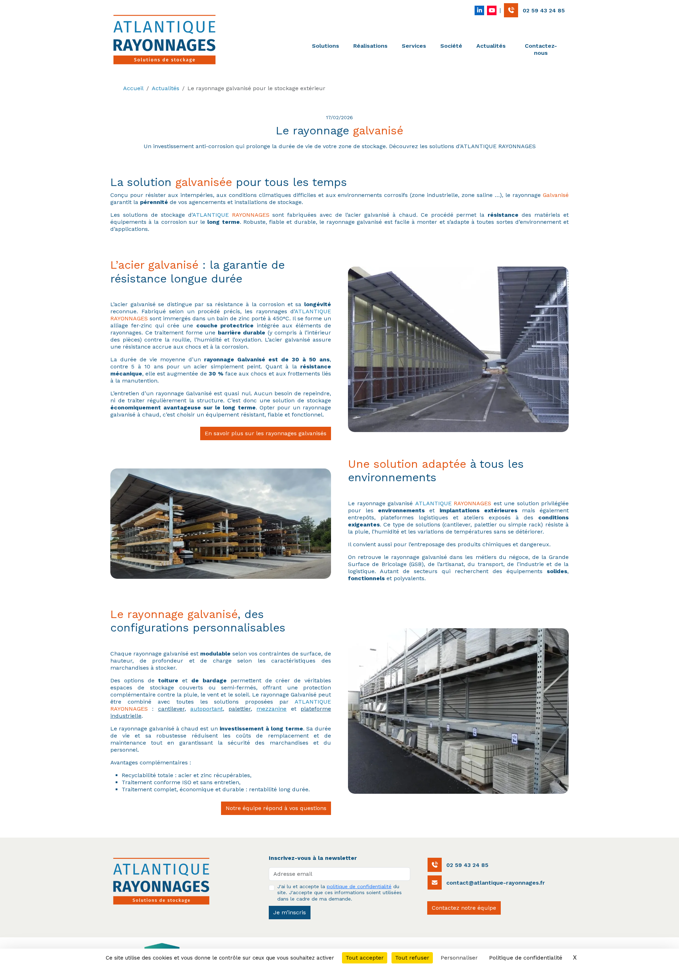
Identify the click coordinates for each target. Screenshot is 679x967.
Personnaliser (459, 957)
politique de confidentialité (359, 886)
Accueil (133, 88)
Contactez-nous (541, 49)
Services (414, 45)
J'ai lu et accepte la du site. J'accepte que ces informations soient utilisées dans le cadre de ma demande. (339, 893)
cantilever (171, 708)
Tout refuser (412, 957)
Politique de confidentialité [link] (525, 957)
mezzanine (271, 708)
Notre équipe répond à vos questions (276, 808)
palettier (239, 708)
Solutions (325, 45)
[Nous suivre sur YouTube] (492, 10)
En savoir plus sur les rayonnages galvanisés (265, 433)
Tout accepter (365, 957)
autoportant (206, 708)
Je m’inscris (289, 912)
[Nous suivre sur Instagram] (479, 10)
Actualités (491, 45)
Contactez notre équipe (464, 907)
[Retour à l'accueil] (164, 39)
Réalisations (370, 45)
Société (451, 45)
